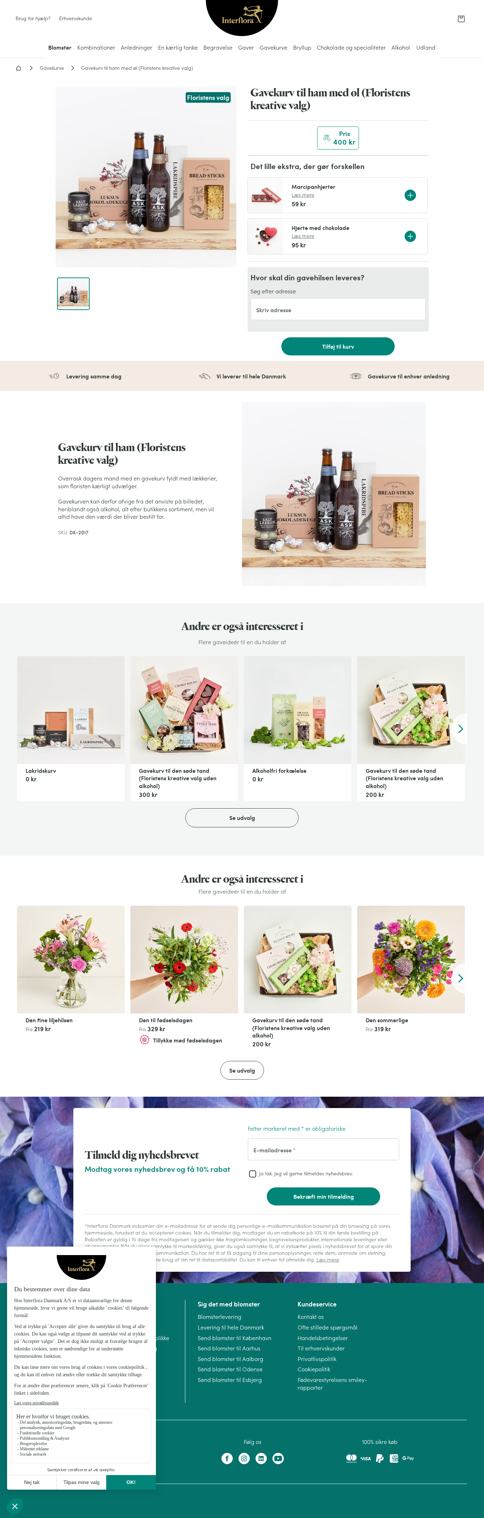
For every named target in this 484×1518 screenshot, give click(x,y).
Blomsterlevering (219, 1316)
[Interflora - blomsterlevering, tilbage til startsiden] (242, 18)
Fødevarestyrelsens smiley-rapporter (332, 1383)
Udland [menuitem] (425, 47)
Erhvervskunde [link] (75, 18)
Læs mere (303, 195)
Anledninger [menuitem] (136, 47)
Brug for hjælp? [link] (33, 18)
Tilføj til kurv (338, 346)
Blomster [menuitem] (60, 47)
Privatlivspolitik (317, 1358)
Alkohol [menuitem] (401, 47)
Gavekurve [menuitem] (273, 47)
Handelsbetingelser (323, 1338)
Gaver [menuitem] (246, 47)
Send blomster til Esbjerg (230, 1379)
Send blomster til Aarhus (229, 1348)
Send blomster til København (234, 1338)
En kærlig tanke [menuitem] (178, 47)
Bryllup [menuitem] (302, 47)
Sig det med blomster (229, 1304)
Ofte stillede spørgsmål (328, 1327)
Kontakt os (311, 1316)
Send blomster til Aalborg (230, 1358)
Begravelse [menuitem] (217, 47)
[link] (461, 18)
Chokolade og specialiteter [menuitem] (351, 47)
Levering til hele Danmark (231, 1327)
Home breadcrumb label (18, 68)
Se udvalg (242, 818)
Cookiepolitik (314, 1369)
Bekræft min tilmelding (323, 1196)
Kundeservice (317, 1304)
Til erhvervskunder (321, 1348)
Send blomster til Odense (230, 1369)
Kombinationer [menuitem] (96, 47)
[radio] (338, 138)
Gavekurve (52, 68)
